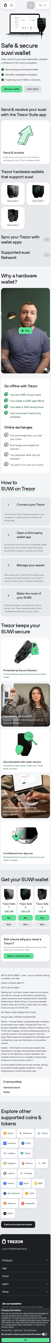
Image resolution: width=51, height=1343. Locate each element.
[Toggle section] (47, 239)
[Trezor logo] (5, 5)
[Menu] (11, 5)
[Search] (31, 5)
